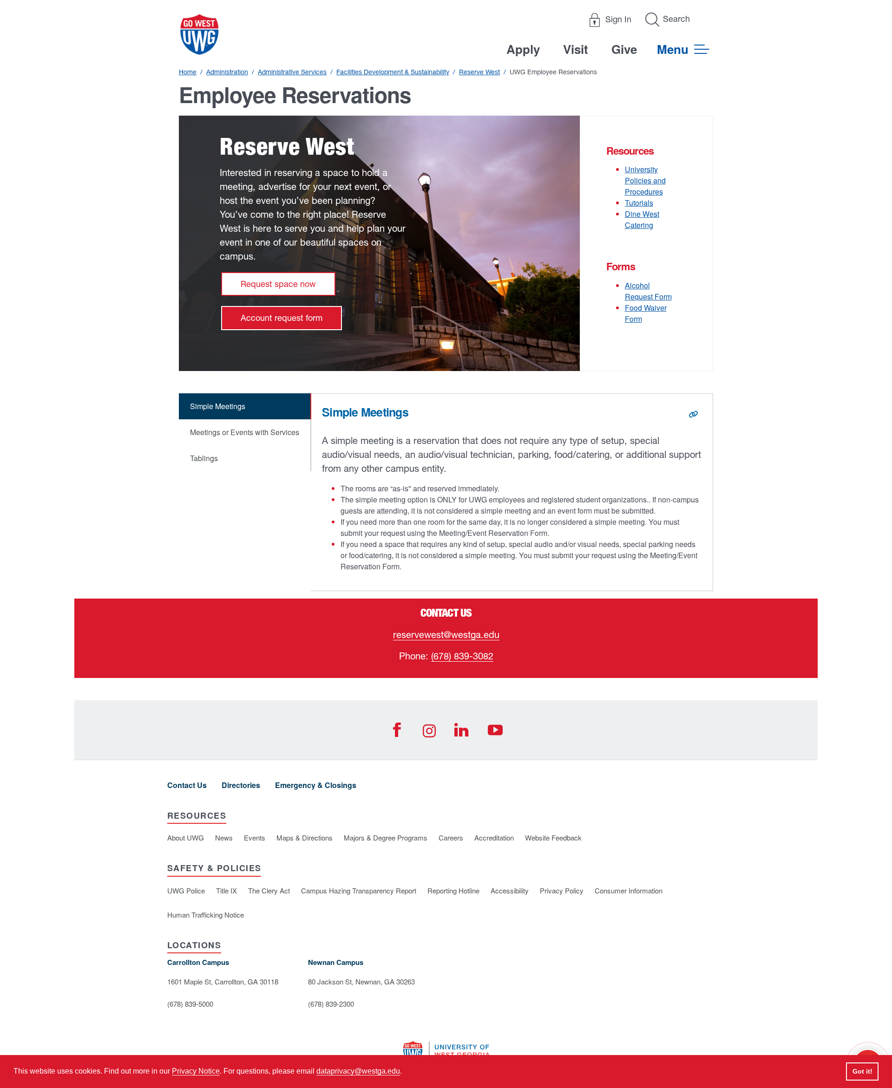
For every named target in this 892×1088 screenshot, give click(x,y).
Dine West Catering (642, 219)
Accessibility (510, 890)
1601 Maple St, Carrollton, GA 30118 (222, 981)
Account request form (281, 318)
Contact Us (187, 785)
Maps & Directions (304, 837)
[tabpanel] (512, 492)
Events (254, 837)
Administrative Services (292, 72)
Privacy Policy (562, 890)
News (224, 837)
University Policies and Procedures (645, 180)
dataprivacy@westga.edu (358, 1071)
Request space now (278, 284)
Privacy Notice (196, 1071)
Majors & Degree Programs (385, 837)
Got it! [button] (862, 1071)
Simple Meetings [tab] (217, 406)
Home (188, 72)
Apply (523, 49)
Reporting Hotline (453, 890)
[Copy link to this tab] (693, 414)
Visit (575, 49)
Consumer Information (628, 890)
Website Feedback (553, 837)
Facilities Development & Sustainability (392, 72)
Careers (451, 837)
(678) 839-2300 (331, 1004)
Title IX (226, 890)
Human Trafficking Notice (205, 914)
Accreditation (494, 837)
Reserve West (479, 72)
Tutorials (639, 202)
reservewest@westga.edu (446, 634)
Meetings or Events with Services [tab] (244, 432)
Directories (241, 785)
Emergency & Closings (315, 785)
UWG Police (186, 890)
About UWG (185, 837)
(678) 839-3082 (462, 656)
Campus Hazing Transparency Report (358, 890)
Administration (227, 72)
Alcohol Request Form (648, 291)
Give (624, 49)
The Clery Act (269, 890)
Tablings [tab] (204, 458)
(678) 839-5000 (190, 1004)
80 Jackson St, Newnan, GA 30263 (361, 981)
